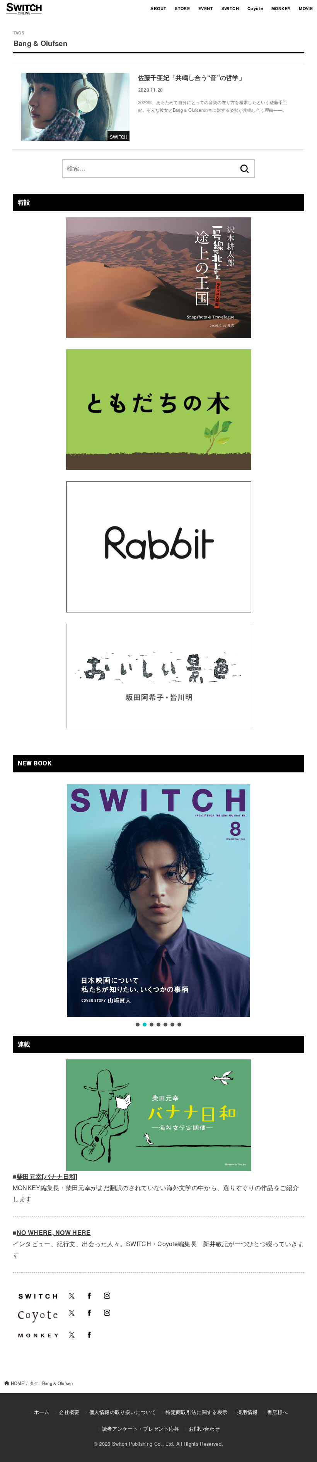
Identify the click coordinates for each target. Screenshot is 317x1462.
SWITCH (230, 8)
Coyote (255, 8)
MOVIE (306, 8)
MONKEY (280, 8)
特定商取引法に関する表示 (196, 1412)
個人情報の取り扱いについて (122, 1412)
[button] (138, 1024)
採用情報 (247, 1412)
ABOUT (158, 8)
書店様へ (277, 1412)
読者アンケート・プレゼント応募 (140, 1428)
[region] (158, 906)
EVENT (205, 8)
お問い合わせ (204, 1428)
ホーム (41, 1412)
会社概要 (69, 1412)
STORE (182, 8)
